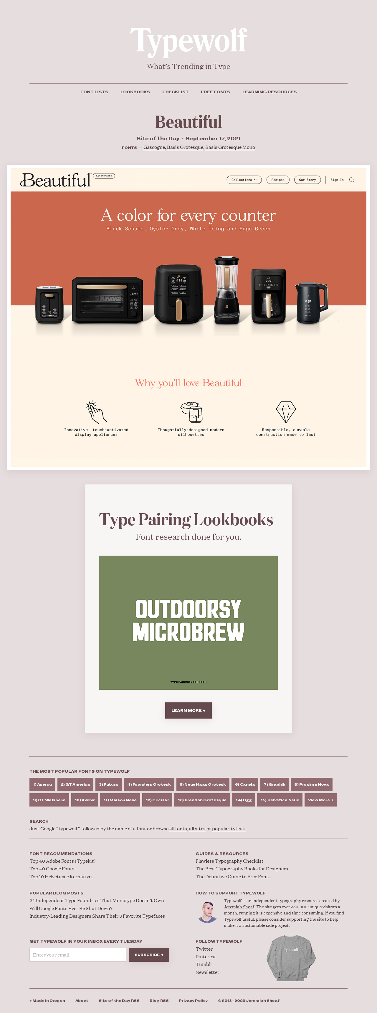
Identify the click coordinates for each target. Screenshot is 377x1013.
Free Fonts (215, 92)
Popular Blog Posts (56, 893)
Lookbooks (135, 92)
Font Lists (94, 92)
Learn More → (188, 711)
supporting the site (305, 919)
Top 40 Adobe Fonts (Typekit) (62, 860)
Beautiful (188, 121)
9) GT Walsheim (49, 800)
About (81, 1001)
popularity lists (229, 828)
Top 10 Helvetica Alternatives (61, 876)
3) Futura (108, 785)
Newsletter (207, 972)
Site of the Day (119, 1001)
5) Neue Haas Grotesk (203, 785)
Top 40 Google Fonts (52, 868)
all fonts (178, 828)
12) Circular (157, 800)
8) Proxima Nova (311, 785)
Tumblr (204, 964)
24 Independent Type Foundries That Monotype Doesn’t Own (96, 900)
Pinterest (206, 956)
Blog (159, 1001)
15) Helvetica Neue (280, 800)
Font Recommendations (60, 854)
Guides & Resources (222, 854)
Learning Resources (269, 92)
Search (39, 821)
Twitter (204, 948)
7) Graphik (274, 785)
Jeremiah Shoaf (239, 906)
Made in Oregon (47, 1001)
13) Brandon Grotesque (202, 800)
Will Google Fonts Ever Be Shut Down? (71, 908)
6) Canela (245, 785)
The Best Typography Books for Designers (242, 868)
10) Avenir (85, 800)
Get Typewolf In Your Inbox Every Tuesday (86, 941)
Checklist (175, 92)
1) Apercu (42, 785)
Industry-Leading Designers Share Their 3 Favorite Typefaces (97, 915)
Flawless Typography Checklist (230, 860)
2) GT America (75, 785)
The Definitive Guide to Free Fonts (233, 876)
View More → (320, 800)
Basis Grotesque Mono (230, 147)
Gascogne (154, 147)
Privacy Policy (193, 1001)
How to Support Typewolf (231, 893)
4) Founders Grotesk (149, 785)
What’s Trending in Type (188, 66)
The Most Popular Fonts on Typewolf (79, 771)
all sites (197, 828)
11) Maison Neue (120, 800)
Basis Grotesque (185, 147)
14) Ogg (244, 800)
